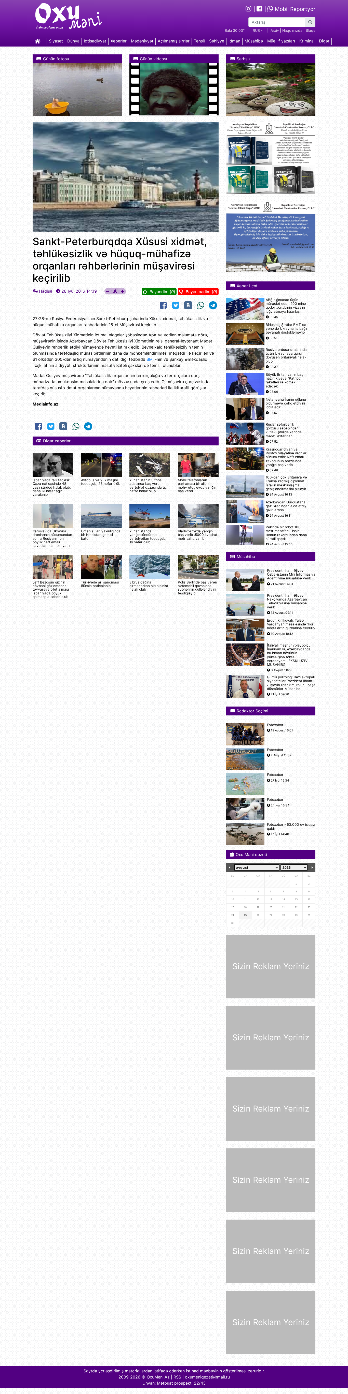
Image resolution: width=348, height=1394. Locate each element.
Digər (324, 40)
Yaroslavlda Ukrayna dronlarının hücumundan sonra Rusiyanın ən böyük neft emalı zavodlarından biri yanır (52, 538)
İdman (234, 40)
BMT (150, 359)
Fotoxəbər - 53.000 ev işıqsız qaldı (291, 826)
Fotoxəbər (275, 725)
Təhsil (199, 40)
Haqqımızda (292, 30)
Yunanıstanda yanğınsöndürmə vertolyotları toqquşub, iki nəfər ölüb (147, 536)
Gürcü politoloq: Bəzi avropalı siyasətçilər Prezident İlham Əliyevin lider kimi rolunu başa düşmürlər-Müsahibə (291, 683)
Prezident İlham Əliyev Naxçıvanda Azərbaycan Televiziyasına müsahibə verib (287, 601)
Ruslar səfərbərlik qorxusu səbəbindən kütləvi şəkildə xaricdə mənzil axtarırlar (284, 430)
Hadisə (45, 291)
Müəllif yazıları (281, 40)
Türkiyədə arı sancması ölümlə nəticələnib (100, 584)
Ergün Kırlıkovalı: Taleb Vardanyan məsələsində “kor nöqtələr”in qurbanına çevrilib (291, 624)
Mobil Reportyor (294, 9)
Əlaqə (310, 30)
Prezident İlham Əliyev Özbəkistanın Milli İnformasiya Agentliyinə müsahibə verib (291, 574)
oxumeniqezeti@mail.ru (207, 1377)
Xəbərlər (119, 40)
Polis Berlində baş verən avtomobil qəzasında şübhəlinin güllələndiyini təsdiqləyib (197, 587)
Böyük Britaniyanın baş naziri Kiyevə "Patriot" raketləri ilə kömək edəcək (284, 380)
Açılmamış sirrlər (174, 40)
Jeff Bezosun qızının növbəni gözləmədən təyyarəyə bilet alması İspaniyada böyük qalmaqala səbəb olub (51, 589)
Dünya (73, 40)
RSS (177, 1377)
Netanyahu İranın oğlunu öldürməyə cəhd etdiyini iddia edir (286, 403)
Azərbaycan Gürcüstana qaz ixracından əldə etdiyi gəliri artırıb (286, 506)
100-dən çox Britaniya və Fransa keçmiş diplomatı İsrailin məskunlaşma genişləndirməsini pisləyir (286, 483)
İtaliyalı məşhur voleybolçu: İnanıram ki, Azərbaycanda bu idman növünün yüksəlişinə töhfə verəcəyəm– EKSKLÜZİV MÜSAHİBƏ (289, 655)
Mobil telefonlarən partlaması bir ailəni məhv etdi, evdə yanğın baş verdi (197, 485)
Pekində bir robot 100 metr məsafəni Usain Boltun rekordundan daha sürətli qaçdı (286, 533)
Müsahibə (254, 40)
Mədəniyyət (142, 40)
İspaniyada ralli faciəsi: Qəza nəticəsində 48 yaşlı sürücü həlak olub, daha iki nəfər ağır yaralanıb (52, 487)
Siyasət (56, 40)
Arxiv (275, 30)
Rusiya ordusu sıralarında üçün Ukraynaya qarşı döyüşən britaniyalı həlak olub (286, 355)
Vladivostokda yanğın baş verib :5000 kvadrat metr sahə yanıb (197, 535)
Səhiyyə (216, 40)
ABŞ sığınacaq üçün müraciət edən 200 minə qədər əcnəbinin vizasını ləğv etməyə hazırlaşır (286, 305)
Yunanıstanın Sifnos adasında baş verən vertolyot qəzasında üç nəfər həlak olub (148, 485)
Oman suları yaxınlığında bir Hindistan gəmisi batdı (101, 535)
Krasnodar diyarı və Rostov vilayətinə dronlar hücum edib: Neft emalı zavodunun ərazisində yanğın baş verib (286, 457)
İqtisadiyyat (95, 40)
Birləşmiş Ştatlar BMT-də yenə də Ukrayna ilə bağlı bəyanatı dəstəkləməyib (286, 328)
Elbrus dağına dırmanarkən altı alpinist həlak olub (148, 586)
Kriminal (307, 40)
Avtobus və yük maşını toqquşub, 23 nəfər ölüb (100, 482)
